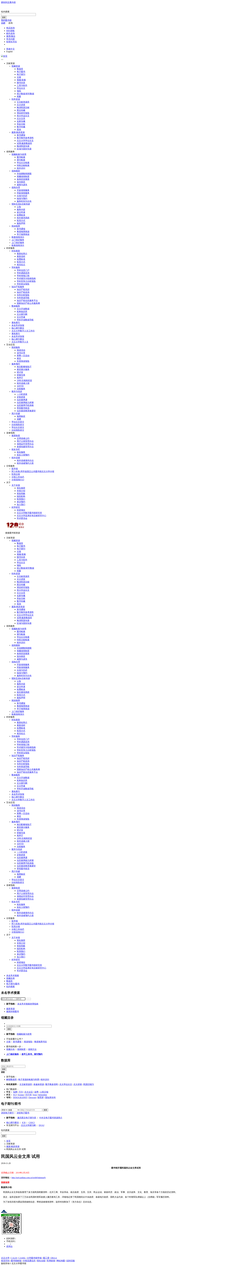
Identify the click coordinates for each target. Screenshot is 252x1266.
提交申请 (21, 212)
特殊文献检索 (23, 165)
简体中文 (10, 49)
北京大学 (5, 1258)
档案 (19, 96)
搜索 (4, 17)
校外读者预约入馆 (25, 463)
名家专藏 (21, 121)
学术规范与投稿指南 (26, 278)
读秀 (36, 1092)
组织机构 (21, 496)
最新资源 (10, 1009)
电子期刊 (21, 74)
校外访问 (21, 168)
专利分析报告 (23, 295)
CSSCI (32, 1122)
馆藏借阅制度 (23, 176)
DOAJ (41, 1125)
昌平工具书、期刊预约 (32, 1054)
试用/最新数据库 (24, 143)
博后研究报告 (23, 113)
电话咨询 (10, 28)
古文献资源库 (23, 102)
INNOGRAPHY (20, 1097)
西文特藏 (21, 110)
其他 (19, 129)
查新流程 (21, 256)
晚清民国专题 (23, 146)
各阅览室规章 (23, 179)
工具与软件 (22, 85)
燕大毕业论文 (23, 116)
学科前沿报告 (23, 284)
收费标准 (21, 215)
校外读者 (16, 458)
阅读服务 (16, 347)
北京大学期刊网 (28, 1125)
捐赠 (3, 23)
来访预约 (21, 502)
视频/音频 (21, 80)
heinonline (42, 1095)
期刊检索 (21, 160)
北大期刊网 (22, 314)
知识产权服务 (18, 287)
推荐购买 (21, 416)
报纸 (19, 91)
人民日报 (44, 1092)
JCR (24, 1122)
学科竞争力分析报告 (26, 281)
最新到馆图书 (12, 1011)
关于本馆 (16, 485)
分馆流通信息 (29, 1261)
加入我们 (21, 504)
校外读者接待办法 (25, 460)
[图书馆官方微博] (7, 1244)
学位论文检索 (23, 162)
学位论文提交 (18, 422)
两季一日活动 (23, 356)
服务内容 (21, 209)
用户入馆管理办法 (25, 441)
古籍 (19, 77)
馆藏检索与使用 (19, 154)
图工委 (46, 1258)
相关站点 (21, 265)
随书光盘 (21, 83)
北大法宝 (28, 1092)
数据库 (20, 69)
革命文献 (21, 124)
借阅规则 (16, 171)
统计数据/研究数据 (25, 94)
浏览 (3, 1072)
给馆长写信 (11, 42)
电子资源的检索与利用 (28, 1079)
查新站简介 (22, 253)
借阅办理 (16, 187)
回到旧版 (70, 1261)
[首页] (4, 56)
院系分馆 (16, 474)
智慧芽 (40, 1097)
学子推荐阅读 (23, 234)
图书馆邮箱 (16, 1261)
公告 (19, 207)
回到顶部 (10, 1238)
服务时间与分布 (24, 201)
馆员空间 (5, 1261)
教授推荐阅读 (23, 231)
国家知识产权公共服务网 (28, 303)
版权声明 (21, 223)
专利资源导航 (23, 298)
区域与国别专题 (24, 149)
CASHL (22, 1258)
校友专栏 (16, 449)
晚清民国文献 (23, 107)
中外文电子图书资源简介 (50, 1118)
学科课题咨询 (23, 273)
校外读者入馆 (23, 383)
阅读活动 (21, 350)
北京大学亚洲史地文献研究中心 (31, 515)
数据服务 (16, 306)
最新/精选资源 (18, 132)
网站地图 (61, 1261)
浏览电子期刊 (7, 1113)
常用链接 (51, 1261)
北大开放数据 (23, 309)
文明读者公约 (23, 438)
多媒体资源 (38, 1084)
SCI (14, 1095)
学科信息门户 (23, 270)
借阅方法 (32, 1049)
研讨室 (20, 372)
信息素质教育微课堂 (26, 411)
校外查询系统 (23, 218)
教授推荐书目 (40, 1042)
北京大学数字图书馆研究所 (29, 513)
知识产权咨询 (23, 292)
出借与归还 (22, 196)
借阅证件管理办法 (25, 444)
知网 (15, 1092)
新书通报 (21, 135)
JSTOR (28, 1095)
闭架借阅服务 (23, 193)
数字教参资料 (51, 1084)
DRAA (54, 1258)
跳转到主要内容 (8, 2)
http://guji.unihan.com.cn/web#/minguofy (29, 1177)
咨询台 (9, 1246)
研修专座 (21, 375)
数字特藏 (21, 127)
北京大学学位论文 (25, 140)
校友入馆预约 (23, 455)
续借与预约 (22, 198)
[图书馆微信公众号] (9, 1244)
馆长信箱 (41, 1261)
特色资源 (16, 99)
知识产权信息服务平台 (27, 300)
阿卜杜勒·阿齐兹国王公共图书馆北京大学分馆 (33, 471)
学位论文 (21, 88)
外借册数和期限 (24, 174)
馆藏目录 (10, 978)
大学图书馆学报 (34, 1258)
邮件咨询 (10, 33)
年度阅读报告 (23, 361)
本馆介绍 (21, 491)
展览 (19, 358)
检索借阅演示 (18, 237)
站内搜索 (5, 12)
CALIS (14, 1258)
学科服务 (16, 267)
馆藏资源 (16, 66)
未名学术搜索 (12, 975)
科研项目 (21, 510)
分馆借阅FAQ (18, 480)
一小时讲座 (22, 394)
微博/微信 (10, 36)
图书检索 (21, 157)
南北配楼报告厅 (24, 367)
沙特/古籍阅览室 (24, 380)
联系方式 (21, 220)
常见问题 (10, 39)
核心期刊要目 (18, 328)
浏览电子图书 (23, 1113)
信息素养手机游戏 (25, 405)
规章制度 (16, 435)
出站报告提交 (18, 424)
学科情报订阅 (23, 276)
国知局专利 (50, 1097)
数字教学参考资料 (25, 138)
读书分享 (21, 353)
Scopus (21, 1095)
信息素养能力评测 (25, 402)
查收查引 (16, 322)
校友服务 (21, 452)
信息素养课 (22, 400)
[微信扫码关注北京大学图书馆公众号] (126, 1224)
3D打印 (20, 386)
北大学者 (21, 317)
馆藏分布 (10, 1049)
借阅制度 (21, 1049)
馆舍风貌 (21, 493)
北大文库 (21, 118)
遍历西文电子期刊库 (26, 1118)
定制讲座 (21, 397)
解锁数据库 (11, 1079)
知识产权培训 (23, 289)
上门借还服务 (18, 240)
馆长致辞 (21, 488)
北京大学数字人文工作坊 (23, 331)
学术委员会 (22, 518)
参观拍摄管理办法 (25, 447)
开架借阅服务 (23, 190)
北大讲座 (21, 105)
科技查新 (16, 251)
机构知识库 (22, 311)
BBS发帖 (10, 31)
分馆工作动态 (18, 477)
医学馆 (15, 469)
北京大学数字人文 (20, 342)
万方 (21, 1092)
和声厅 (20, 378)
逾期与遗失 (22, 185)
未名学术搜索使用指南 (27, 1004)
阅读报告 (28, 1042)
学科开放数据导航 (25, 320)
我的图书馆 (6, 20)
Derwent (32, 1097)
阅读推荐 (16, 226)
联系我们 (21, 499)
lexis (35, 1095)
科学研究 (16, 507)
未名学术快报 (18, 325)
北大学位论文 (65, 1084)
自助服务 (21, 389)
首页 (8, 1141)
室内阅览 (21, 182)
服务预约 (16, 364)
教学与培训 (17, 391)
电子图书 (21, 72)
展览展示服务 (23, 369)
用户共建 (16, 413)
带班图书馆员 (23, 408)
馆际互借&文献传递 (21, 204)
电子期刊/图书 (12, 984)
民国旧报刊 (88, 1084)
